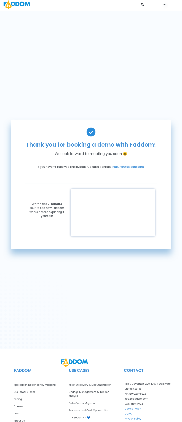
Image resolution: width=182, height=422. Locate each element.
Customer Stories (24, 392)
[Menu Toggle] (165, 5)
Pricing (18, 399)
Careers (18, 406)
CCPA (128, 413)
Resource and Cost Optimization (89, 410)
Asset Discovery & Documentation (90, 385)
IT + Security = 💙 (79, 417)
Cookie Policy (133, 408)
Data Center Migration (82, 403)
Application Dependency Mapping (35, 385)
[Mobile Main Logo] (17, 4)
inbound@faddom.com (128, 167)
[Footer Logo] (74, 362)
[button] (142, 4)
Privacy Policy (133, 418)
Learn (17, 413)
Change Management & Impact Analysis (89, 394)
